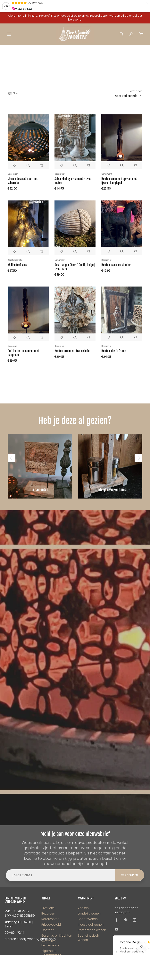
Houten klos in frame (113, 351)
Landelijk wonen (89, 913)
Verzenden (129, 875)
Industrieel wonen (91, 925)
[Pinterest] (125, 919)
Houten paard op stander (116, 265)
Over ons (47, 908)
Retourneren (50, 919)
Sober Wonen (88, 919)
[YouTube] (116, 929)
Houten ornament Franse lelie (71, 351)
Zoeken (83, 908)
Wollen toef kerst (18, 265)
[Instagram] (134, 919)
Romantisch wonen (92, 930)
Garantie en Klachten (56, 935)
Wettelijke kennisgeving (50, 943)
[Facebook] (116, 919)
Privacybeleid (51, 925)
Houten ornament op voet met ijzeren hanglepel (119, 181)
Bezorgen (48, 913)
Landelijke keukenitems (110, 489)
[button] (11, 458)
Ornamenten (39, 489)
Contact (47, 930)
